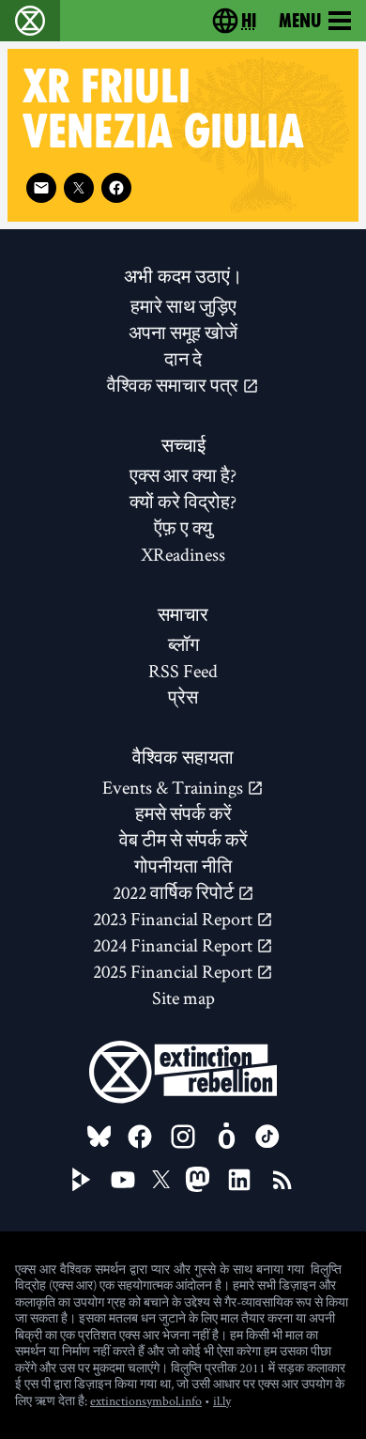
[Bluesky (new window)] (99, 1136)
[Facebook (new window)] (116, 188)
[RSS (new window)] (282, 1179)
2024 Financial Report (174, 945)
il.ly (222, 1400)
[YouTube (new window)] (123, 1179)
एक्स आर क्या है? (183, 475)
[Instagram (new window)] (183, 1136)
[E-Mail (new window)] (41, 188)
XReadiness (183, 554)
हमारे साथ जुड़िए (183, 306)
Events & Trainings (174, 787)
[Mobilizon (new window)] (226, 1136)
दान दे (183, 359)
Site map (183, 997)
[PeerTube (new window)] (81, 1179)
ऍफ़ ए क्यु (183, 528)
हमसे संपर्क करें (183, 813)
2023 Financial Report (174, 918)
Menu (300, 20)
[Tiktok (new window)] (267, 1136)
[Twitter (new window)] (79, 188)
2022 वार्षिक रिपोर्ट (175, 892)
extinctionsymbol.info (146, 1400)
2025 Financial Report (174, 971)
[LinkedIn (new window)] (239, 1179)
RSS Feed (183, 670)
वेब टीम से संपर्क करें (183, 840)
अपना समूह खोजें (183, 332)
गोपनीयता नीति (183, 866)
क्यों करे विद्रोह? (183, 501)
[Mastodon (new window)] (197, 1179)
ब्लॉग (183, 644)
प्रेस (183, 697)
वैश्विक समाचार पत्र (174, 385)
